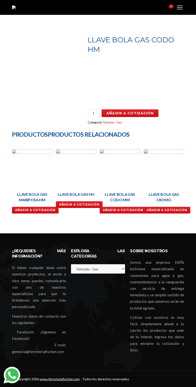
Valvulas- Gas (112, 122)
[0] (165, 8)
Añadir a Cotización (130, 113)
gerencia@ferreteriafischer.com (38, 351)
